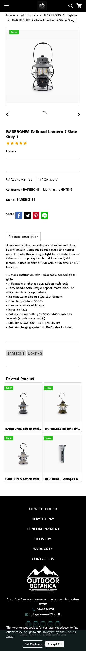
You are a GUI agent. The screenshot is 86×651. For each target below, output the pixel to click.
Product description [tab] (23, 236)
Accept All (54, 644)
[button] (69, 6)
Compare (50, 179)
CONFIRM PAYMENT (43, 529)
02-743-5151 (45, 609)
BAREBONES (26, 199)
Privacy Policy (50, 632)
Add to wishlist (21, 179)
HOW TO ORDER (43, 509)
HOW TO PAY (43, 519)
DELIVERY (43, 539)
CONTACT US (43, 559)
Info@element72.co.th (45, 614)
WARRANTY (43, 549)
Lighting (49, 189)
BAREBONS (31, 189)
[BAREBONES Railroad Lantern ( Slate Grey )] (43, 66)
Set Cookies (32, 644)
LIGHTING (65, 189)
